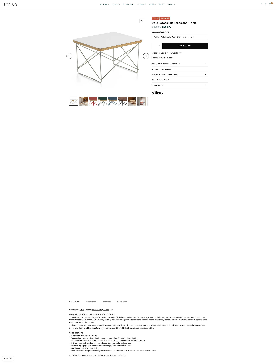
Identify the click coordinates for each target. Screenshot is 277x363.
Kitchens (141, 4)
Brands (170, 4)
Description (74, 302)
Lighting (115, 4)
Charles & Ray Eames (100, 310)
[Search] (262, 4)
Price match (158, 85)
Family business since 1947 (165, 74)
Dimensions (91, 302)
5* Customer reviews (162, 69)
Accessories (128, 4)
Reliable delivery (160, 80)
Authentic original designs (166, 64)
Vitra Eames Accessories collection (90, 355)
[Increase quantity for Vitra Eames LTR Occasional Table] (159, 46)
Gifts (161, 4)
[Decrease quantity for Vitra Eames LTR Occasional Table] (153, 46)
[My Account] (266, 4)
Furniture (103, 4)
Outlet (151, 4)
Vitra (82, 310)
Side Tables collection (118, 355)
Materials (106, 302)
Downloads (122, 302)
